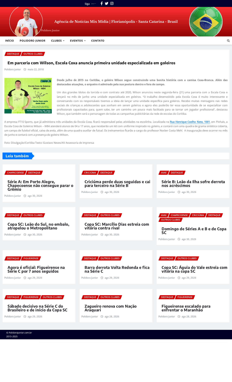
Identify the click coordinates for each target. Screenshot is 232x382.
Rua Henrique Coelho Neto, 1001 (190, 122)
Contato (97, 40)
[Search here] (228, 40)
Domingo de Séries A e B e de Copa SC (194, 230)
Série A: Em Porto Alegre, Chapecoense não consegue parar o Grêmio (40, 185)
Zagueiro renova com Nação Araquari (111, 308)
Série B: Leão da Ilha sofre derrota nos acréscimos (193, 183)
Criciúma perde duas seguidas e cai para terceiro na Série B (117, 183)
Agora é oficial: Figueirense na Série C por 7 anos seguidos (36, 269)
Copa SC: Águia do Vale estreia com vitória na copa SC (194, 269)
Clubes (56, 40)
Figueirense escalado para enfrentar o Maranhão (186, 308)
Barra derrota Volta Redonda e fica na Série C (117, 269)
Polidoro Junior (32, 40)
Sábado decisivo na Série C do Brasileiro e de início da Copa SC (37, 308)
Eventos (77, 40)
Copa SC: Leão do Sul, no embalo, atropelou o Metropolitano (38, 226)
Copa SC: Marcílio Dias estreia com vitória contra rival (117, 226)
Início (9, 40)
